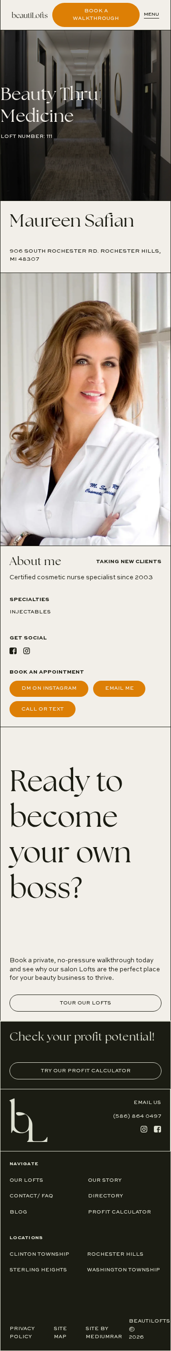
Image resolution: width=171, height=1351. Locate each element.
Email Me (119, 688)
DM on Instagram (48, 688)
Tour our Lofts (85, 1003)
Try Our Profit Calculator (86, 1071)
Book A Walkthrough (96, 15)
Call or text (42, 709)
